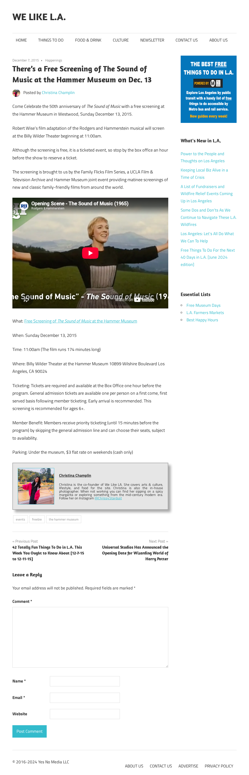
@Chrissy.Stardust (108, 498)
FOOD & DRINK (88, 40)
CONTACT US (187, 40)
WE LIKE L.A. (39, 16)
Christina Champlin (58, 92)
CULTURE (121, 40)
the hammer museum (64, 519)
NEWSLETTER (152, 40)
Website (19, 714)
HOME (21, 40)
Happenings (53, 60)
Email (18, 697)
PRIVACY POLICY (219, 766)
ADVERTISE (188, 766)
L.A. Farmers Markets (205, 312)
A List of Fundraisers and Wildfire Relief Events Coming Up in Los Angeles (207, 193)
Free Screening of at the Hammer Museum (80, 321)
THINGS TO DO (50, 40)
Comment (22, 601)
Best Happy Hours (202, 320)
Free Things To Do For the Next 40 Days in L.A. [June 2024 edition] (208, 257)
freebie (37, 519)
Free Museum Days (204, 305)
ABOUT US (218, 40)
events (20, 519)
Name (19, 681)
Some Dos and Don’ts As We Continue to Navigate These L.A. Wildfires (209, 217)
